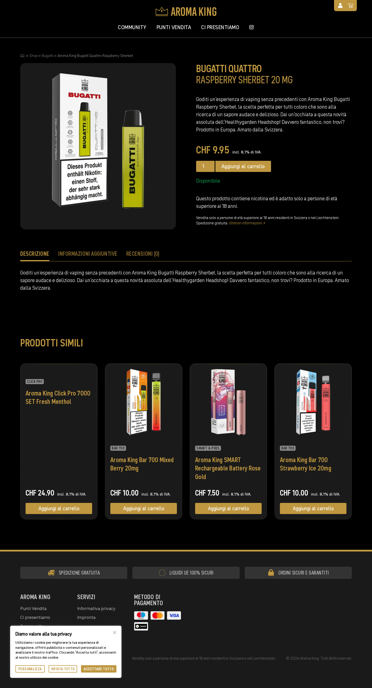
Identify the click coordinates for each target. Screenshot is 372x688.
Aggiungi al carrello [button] (58, 508)
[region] (65, 652)
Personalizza (30, 669)
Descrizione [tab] (34, 254)
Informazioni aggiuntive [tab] (87, 254)
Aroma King (35, 597)
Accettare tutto (99, 669)
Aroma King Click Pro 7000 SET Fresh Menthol (58, 397)
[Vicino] (115, 633)
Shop (33, 55)
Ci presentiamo (220, 27)
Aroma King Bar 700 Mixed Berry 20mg (142, 464)
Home (22, 55)
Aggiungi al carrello (243, 166)
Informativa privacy (96, 608)
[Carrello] (350, 5)
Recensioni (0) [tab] (143, 254)
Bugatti (47, 55)
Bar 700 (118, 448)
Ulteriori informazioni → (247, 223)
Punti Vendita (174, 27)
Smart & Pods (208, 448)
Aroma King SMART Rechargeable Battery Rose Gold (228, 468)
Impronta (86, 617)
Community (132, 27)
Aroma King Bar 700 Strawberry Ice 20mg (305, 464)
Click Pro (34, 381)
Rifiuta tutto (63, 669)
